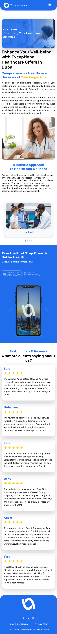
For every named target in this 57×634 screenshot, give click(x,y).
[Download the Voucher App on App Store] (12, 273)
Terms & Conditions (18, 624)
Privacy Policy (42, 624)
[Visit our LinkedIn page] (28, 618)
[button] (25, 240)
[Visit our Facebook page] (24, 618)
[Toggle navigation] (49, 5)
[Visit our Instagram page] (33, 618)
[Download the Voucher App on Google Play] (32, 273)
